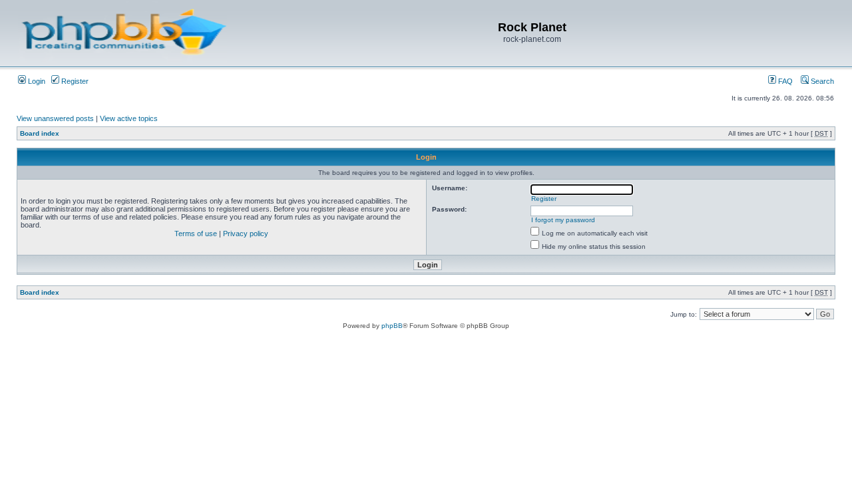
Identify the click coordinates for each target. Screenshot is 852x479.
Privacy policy (245, 234)
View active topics (129, 118)
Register (74, 81)
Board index (39, 133)
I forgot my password (563, 220)
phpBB (392, 325)
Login (35, 81)
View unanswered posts (55, 118)
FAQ (784, 81)
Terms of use (195, 234)
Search (821, 81)
